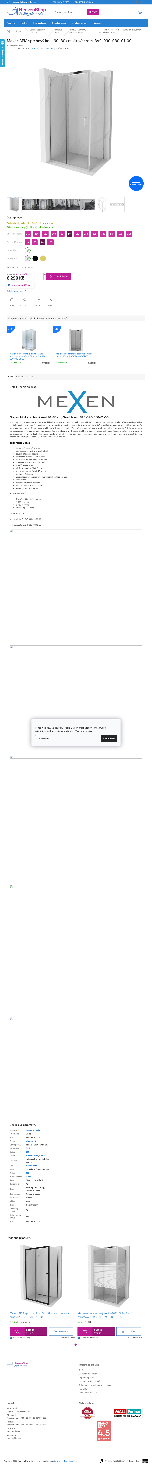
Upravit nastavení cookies (65, 1461)
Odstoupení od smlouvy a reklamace (95, 1385)
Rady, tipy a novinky (88, 1392)
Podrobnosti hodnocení (42, 48)
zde (92, 731)
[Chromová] (28, 258)
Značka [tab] (29, 376)
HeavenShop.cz (14, 1431)
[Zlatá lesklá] (43, 258)
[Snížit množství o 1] (44, 278)
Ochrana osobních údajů (89, 1381)
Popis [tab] (10, 376)
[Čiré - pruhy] (35, 250)
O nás (81, 1370)
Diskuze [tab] (19, 376)
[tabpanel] (42, 1292)
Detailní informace (15, 291)
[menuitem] (11, 23)
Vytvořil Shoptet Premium (116, 1461)
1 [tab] (76, 1345)
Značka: (62, 48)
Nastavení (43, 738)
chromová (31, 1141)
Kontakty (83, 1389)
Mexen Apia (31, 1165)
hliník (42, 1155)
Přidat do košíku (60, 276)
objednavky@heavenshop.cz (20, 1411)
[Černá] (35, 258)
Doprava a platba (61, 2)
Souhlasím (109, 738)
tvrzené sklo (32, 1155)
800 (27, 1152)
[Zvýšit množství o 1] (44, 274)
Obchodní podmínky (84, 2)
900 (27, 1173)
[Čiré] (28, 250)
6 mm (28, 1176)
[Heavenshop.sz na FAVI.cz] (95, 1413)
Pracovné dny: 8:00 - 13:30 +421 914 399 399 (26, 1418)
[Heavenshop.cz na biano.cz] (112, 1430)
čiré (28, 1148)
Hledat (93, 12)
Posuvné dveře (33, 1130)
